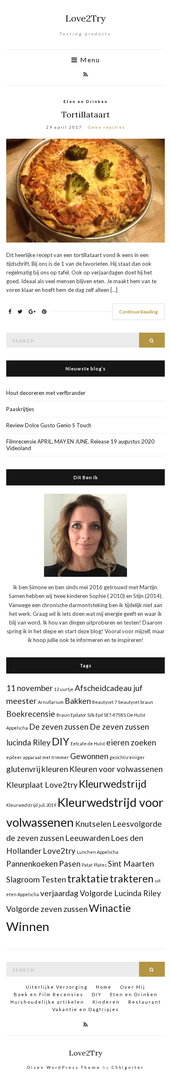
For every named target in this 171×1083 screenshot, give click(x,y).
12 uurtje (63, 689)
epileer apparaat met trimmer (37, 757)
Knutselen (93, 823)
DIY (60, 741)
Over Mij (132, 987)
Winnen (27, 926)
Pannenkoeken (32, 863)
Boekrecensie (30, 713)
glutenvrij (23, 769)
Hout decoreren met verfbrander (46, 393)
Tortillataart (85, 114)
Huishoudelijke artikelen (47, 1002)
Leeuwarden (87, 838)
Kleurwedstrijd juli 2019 (31, 805)
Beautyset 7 (104, 702)
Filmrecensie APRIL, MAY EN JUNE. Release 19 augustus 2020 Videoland (80, 444)
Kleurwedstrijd (113, 784)
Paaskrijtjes (20, 409)
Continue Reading (138, 311)
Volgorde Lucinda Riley (120, 893)
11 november (29, 688)
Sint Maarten (131, 863)
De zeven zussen (58, 726)
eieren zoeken (131, 742)
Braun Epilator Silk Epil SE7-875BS (91, 715)
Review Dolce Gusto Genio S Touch (48, 425)
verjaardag (59, 893)
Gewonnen (89, 756)
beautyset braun (135, 702)
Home (104, 987)
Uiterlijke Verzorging (57, 987)
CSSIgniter (128, 1067)
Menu (89, 59)
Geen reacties (106, 127)
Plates (100, 864)
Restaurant (144, 1002)
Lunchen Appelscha (97, 852)
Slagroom (23, 879)
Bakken (78, 701)
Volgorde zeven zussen (47, 909)
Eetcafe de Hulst (88, 743)
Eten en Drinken (86, 101)
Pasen (70, 863)
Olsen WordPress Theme (63, 1067)
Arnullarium (51, 702)
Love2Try (85, 18)
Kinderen (106, 1002)
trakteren (132, 878)
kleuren (55, 769)
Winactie (110, 908)
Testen (53, 879)
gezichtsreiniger (127, 757)
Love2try (59, 850)
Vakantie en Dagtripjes (85, 1009)
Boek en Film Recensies (48, 994)
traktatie (87, 878)
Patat (87, 864)
